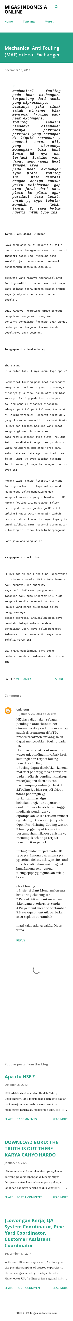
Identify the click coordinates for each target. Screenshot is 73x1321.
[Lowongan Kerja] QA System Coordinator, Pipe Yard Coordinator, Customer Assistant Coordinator (34, 1233)
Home (9, 21)
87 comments (27, 1119)
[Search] (56, 7)
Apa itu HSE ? (20, 1076)
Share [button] (59, 679)
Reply (20, 940)
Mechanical (24, 679)
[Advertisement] (36, 1025)
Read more (60, 1119)
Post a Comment (29, 1197)
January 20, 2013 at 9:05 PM (37, 714)
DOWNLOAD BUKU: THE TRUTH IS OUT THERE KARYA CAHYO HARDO (31, 1148)
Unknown (22, 709)
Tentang (29, 21)
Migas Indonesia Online (26, 9)
